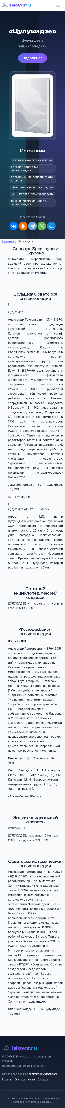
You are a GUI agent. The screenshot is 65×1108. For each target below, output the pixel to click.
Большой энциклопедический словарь (32, 179)
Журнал (20, 1079)
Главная (7, 1079)
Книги (31, 1079)
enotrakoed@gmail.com (43, 1073)
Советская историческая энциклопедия (28, 203)
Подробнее (32, 58)
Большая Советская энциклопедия (24, 169)
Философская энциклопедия (32, 187)
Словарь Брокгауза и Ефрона (32, 160)
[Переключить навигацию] (58, 5)
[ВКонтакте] (13, 226)
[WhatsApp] (42, 226)
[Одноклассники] (23, 226)
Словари (43, 1079)
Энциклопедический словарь (32, 194)
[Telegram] (32, 226)
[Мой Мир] (51, 226)
